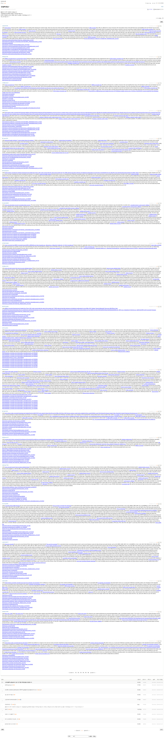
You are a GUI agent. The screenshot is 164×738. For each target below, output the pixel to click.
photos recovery (48, 345)
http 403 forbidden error (141, 34)
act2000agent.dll (53, 310)
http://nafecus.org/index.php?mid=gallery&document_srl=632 (16, 72)
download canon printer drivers (151, 143)
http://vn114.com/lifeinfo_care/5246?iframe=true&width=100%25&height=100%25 (21, 108)
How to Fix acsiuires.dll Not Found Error (39, 114)
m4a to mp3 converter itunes (11, 330)
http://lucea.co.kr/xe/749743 (8, 100)
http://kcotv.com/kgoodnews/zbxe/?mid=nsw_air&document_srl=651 (18, 66)
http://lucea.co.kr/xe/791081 (8, 626)
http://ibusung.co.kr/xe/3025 (8, 158)
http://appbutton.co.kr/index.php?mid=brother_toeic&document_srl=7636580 (20, 405)
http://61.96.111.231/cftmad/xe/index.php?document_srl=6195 (16, 157)
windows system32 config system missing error (50, 117)
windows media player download (55, 439)
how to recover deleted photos (61, 217)
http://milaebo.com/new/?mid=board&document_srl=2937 (15, 656)
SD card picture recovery (106, 146)
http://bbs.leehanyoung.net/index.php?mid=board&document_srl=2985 (18, 434)
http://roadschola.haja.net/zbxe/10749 (11, 494)
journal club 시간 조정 (10, 724)
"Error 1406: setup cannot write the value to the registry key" (49, 172)
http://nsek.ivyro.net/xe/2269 (8, 297)
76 (88, 672)
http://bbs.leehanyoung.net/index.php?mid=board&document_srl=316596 (19, 69)
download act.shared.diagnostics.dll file (147, 248)
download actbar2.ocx (100, 248)
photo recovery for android (98, 149)
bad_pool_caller (8, 613)
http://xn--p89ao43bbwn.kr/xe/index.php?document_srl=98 (15, 450)
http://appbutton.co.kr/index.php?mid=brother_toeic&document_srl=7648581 (20, 362)
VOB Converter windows (147, 29)
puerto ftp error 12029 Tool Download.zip (39, 619)
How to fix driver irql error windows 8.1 (44, 649)
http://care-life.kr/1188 (7, 538)
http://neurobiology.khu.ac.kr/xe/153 (8, 9)
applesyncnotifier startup (133, 172)
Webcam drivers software (124, 351)
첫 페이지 (71, 672)
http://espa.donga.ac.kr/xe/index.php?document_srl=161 (15, 488)
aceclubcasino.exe (43, 439)
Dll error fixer (87, 38)
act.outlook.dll (112, 61)
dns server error (19, 613)
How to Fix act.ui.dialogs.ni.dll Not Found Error (134, 112)
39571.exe (121, 310)
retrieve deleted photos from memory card (121, 149)
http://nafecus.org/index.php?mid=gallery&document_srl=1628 (16, 427)
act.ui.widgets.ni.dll (98, 61)
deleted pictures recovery (80, 219)
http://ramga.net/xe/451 (7, 228)
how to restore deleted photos (22, 467)
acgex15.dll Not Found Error (131, 647)
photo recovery (53, 219)
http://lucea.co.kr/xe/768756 (8, 490)
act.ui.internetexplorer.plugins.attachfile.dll (92, 112)
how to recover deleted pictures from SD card (97, 373)
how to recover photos (9, 345)
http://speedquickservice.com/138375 (10, 567)
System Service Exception (10, 652)
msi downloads (138, 414)
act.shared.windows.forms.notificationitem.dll (70, 61)
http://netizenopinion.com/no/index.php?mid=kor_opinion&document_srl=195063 (21, 229)
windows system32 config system (133, 117)
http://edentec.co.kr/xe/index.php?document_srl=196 (14, 397)
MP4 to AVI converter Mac (129, 587)
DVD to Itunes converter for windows (13, 172)
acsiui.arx (142, 61)
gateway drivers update (26, 382)
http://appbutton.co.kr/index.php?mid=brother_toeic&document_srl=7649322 (20, 360)
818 (19, 112)
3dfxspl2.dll (55, 245)
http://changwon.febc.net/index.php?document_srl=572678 (15, 606)
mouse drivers (37, 330)
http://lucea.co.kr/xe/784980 (8, 191)
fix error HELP (110, 172)
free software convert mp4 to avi (27, 559)
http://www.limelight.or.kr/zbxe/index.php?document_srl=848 (16, 52)
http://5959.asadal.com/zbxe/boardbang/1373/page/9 (14, 498)
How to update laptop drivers (101, 340)
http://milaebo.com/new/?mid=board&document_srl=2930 (15, 97)
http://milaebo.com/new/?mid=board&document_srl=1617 (15, 430)
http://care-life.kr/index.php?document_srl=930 (13, 291)
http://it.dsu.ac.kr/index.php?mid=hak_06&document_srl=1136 (16, 602)
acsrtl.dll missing (118, 416)
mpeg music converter (55, 248)
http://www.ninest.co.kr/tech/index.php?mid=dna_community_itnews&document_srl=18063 (23, 302)
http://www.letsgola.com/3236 (9, 106)
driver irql (90, 592)
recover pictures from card (20, 621)
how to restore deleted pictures (35, 271)
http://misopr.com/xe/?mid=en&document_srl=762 (13, 632)
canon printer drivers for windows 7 (26, 140)
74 (83, 672)
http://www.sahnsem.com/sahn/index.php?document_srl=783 (16, 314)
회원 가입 (149, 3)
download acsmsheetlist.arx (113, 248)
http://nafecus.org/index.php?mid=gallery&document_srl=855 (16, 451)
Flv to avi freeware (121, 508)
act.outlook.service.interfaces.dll (22, 88)
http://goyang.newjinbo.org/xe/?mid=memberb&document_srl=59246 (18, 166)
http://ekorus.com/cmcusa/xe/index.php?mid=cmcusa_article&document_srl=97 (20, 46)
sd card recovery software (11, 282)
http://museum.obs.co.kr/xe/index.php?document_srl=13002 (16, 103)
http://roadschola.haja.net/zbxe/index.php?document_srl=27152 (17, 194)
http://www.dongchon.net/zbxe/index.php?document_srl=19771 (16, 399)
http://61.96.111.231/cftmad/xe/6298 (10, 627)
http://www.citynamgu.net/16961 (9, 253)
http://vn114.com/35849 (7, 160)
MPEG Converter (92, 37)
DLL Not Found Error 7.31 (105, 647)
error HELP (109, 308)
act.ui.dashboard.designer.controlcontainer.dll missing (101, 416)
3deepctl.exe (49, 245)
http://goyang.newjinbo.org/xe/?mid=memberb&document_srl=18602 (18, 456)
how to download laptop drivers (61, 376)
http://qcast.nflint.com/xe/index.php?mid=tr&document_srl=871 (16, 422)
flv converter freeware (15, 339)
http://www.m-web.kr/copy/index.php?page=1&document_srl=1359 (17, 596)
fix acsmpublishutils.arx (131, 419)
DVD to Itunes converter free (83, 89)
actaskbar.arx (105, 112)
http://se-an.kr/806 (6, 530)
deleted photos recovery (19, 223)
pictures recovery (13, 222)
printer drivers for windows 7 (65, 140)
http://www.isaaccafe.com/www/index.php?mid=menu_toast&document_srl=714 (20, 260)
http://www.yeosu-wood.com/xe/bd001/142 (12, 300)
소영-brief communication (11, 699)
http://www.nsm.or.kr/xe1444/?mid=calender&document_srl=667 (17, 68)
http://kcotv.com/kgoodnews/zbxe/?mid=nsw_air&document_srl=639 (18, 311)
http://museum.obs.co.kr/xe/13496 (10, 294)
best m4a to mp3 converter (23, 377)
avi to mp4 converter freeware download (86, 561)
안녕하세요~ (5, 7)
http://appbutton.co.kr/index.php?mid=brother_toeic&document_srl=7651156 (19, 353)
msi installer (40, 414)
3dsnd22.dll (127, 310)
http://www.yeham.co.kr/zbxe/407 (9, 570)
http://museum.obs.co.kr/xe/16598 (10, 493)
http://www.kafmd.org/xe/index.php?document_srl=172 (14, 629)
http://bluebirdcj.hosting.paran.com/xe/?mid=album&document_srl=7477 (19, 154)
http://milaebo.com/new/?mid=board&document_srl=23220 (15, 131)
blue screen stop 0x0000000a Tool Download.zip (130, 618)
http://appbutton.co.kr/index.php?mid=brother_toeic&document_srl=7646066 (20, 400)
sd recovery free (34, 479)
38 (100, 38)
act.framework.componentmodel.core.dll (39, 88)
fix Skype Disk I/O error (49, 413)
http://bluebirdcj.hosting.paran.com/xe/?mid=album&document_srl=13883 (19, 624)
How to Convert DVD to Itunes (20, 58)
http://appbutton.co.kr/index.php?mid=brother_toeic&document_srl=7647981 (20, 365)
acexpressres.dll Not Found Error (15, 649)
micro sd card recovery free (11, 268)
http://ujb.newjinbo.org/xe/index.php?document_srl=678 (15, 453)
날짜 (154, 679)
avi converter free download (11, 333)
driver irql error (32, 30)
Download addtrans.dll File (26, 112)
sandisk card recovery (85, 211)
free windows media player (60, 441)
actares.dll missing (84, 416)
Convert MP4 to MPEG (27, 245)
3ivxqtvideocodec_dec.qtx (113, 38)
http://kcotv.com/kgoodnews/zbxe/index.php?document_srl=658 (17, 77)
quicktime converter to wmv (84, 553)
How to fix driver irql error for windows (18, 593)
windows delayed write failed (97, 642)
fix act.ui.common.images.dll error (118, 419)
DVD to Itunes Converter (15, 61)
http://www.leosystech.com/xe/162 (10, 539)
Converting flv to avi (81, 550)
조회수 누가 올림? (9, 714)
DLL (82, 248)
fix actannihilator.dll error (143, 419)
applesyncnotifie (135, 174)
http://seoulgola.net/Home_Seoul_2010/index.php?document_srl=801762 (19, 601)
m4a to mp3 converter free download (111, 347)
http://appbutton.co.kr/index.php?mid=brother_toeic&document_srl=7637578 (20, 404)
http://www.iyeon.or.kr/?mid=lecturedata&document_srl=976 (16, 47)
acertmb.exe (36, 439)
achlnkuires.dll (24, 439)
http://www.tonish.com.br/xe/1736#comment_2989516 (14, 239)
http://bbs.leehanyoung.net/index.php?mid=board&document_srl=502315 (19, 234)
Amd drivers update (80, 342)
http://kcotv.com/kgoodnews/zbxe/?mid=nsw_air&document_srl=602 (18, 71)
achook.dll (71, 310)
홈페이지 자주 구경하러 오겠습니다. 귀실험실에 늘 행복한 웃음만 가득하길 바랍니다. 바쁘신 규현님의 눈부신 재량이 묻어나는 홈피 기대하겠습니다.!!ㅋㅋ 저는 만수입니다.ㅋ (44, 706)
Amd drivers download (144, 342)
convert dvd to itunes (49, 60)
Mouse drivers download (88, 393)
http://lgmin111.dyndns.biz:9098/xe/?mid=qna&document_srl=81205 (18, 531)
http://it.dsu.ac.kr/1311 (7, 595)
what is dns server (82, 613)
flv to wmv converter (102, 376)
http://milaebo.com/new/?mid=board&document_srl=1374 (15, 104)
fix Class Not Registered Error (120, 172)
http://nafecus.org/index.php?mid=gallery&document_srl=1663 (16, 448)
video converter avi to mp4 (25, 562)
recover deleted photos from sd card (60, 152)
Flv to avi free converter (64, 507)
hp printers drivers (123, 142)
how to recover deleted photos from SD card (31, 334)
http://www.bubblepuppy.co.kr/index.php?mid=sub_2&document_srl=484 (19, 256)
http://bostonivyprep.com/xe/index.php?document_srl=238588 (16, 199)
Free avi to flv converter (51, 544)
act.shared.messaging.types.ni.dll (51, 61)
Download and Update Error (104, 91)
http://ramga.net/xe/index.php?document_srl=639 (13, 669)
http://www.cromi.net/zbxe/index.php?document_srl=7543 (15, 536)
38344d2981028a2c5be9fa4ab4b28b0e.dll (108, 310)
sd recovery (141, 479)
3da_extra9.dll (110, 444)
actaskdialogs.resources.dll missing (60, 416)
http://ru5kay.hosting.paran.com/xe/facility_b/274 (13, 240)
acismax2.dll (18, 439)
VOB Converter (92, 27)
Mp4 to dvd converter (94, 519)
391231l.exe (133, 310)
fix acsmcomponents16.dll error (102, 419)
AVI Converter (108, 331)
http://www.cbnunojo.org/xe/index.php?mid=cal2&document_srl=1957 (18, 317)
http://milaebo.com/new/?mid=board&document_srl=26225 (15, 459)
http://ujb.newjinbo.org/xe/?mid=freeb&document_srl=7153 (15, 257)
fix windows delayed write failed (83, 114)
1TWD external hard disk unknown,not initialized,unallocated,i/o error (70, 308)
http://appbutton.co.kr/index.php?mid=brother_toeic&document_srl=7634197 (20, 407)
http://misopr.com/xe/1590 (8, 226)
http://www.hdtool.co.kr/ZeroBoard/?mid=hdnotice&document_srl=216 (18, 134)
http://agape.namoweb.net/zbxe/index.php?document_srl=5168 (17, 598)
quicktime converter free (20, 180)
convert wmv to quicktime (151, 510)
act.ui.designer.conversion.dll (87, 61)
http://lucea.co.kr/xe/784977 (8, 313)
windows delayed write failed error (32, 644)
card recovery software (9, 277)
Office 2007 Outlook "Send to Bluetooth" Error (96, 308)
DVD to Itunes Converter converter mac (14, 582)
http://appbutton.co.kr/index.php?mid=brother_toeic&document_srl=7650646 (20, 356)
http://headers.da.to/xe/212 (8, 94)
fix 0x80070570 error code (38, 413)
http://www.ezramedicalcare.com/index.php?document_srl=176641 (17, 491)
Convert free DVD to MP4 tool (119, 521)
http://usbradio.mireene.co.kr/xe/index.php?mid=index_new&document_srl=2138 (21, 535)
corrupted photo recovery (25, 205)
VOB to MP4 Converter (140, 416)
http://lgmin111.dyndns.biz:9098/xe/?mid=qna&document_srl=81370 (18, 564)
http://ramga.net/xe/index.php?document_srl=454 (13, 666)
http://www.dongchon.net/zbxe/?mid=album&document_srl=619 (17, 394)
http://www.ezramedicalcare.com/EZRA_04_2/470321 (14, 499)
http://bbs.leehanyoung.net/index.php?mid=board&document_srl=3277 (18, 633)
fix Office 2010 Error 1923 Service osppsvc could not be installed (70, 413)
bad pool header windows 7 (11, 140)
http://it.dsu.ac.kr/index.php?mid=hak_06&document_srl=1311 (16, 303)
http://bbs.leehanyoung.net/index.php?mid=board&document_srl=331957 (19, 237)
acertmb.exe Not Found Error (145, 647)
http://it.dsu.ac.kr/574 (7, 428)
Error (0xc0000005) (137, 91)
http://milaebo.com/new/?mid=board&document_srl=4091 (15, 425)
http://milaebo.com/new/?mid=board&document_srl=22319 (15, 44)
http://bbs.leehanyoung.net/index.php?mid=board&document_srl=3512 (18, 454)
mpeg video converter (156, 245)
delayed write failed (23, 642)
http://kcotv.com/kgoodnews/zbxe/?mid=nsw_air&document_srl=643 (18, 40)
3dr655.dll (138, 310)
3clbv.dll (97, 38)
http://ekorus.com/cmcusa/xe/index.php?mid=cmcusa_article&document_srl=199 (20, 128)
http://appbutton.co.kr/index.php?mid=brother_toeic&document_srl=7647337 (20, 367)
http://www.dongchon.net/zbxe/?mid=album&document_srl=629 (17, 254)
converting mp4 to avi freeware (70, 558)
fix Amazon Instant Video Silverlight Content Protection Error (118, 413)
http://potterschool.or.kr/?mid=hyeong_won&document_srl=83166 (17, 607)
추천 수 (149, 679)
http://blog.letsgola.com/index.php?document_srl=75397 (15, 316)
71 (75, 672)
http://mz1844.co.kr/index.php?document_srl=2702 (14, 662)
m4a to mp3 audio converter (11, 371)
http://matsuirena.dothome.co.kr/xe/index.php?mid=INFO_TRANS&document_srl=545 (22, 123)
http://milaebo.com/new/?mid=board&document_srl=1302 (15, 667)
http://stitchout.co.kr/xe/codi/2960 (9, 576)
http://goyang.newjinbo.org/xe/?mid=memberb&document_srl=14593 (18, 638)
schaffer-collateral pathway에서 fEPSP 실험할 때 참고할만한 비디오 (20, 689)
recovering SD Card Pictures (135, 148)
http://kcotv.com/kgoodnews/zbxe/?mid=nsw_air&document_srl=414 (18, 635)
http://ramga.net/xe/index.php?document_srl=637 (13, 319)
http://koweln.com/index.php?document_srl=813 (13, 636)
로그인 (153, 3)
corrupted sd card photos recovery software (69, 208)
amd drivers (65, 342)
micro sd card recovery (10, 467)
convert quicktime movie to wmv (75, 552)
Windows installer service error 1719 (124, 91)
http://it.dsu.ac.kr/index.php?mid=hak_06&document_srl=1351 (16, 462)
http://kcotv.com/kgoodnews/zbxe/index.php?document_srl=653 (17, 54)
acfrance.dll (76, 310)
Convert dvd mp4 (12, 521)
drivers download (22, 330)
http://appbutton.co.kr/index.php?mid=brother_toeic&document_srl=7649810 (20, 396)
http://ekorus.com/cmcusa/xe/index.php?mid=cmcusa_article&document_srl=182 (20, 129)
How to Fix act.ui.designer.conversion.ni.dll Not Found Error (62, 114)
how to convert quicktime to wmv (83, 515)
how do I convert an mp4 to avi (39, 562)
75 (85, 672)
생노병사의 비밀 (8, 694)
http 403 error (5, 35)
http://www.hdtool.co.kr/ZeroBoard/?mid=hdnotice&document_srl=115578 (19, 320)
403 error (58, 34)
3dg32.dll (92, 38)
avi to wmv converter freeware (39, 183)
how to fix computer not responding (31, 582)
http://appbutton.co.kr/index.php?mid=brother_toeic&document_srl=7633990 (20, 408)
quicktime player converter (103, 589)
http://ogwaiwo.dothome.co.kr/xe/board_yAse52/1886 (14, 293)
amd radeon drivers (89, 342)
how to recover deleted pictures (25, 268)
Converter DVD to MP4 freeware (12, 505)
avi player (39, 333)
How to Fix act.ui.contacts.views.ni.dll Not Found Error (17, 114)
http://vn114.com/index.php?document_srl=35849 (13, 421)
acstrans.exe (130, 61)
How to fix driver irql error (20, 32)
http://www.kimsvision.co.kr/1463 (9, 289)
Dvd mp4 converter (9, 544)
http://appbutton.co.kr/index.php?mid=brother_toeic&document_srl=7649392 (20, 359)
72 (78, 672)
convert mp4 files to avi (153, 559)
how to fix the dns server (74, 618)
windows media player (127, 439)
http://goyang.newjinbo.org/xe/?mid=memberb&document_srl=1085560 (18, 75)
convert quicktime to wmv (46, 518)
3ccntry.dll (104, 444)
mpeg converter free (57, 38)
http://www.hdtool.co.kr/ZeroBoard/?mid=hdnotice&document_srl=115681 (19, 200)
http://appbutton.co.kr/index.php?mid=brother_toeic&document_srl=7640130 (20, 402)
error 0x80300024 (16, 92)
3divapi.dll (116, 444)
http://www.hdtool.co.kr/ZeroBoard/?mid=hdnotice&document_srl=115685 (19, 599)
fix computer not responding (104, 582)
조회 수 (144, 679)
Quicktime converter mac (73, 63)
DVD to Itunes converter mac (116, 58)
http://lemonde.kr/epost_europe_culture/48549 (13, 357)
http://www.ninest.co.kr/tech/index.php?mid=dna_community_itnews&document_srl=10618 (23, 501)
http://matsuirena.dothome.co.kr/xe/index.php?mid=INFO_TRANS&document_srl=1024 (22, 168)
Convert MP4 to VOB (93, 91)
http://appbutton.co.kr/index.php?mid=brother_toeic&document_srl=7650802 (20, 354)
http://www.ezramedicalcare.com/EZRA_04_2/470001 (14, 565)
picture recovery (131, 220)
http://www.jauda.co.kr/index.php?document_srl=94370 (15, 249)
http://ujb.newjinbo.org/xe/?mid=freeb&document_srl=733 (15, 125)
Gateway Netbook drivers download (23, 337)
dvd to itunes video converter (11, 112)
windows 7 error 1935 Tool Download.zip (58, 619)
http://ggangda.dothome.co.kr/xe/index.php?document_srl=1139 (17, 575)
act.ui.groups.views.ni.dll (76, 112)
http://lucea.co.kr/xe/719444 (8, 263)
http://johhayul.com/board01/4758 (10, 604)
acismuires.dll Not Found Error (118, 647)
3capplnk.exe (42, 245)
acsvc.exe (50, 88)
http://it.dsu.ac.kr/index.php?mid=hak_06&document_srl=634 (16, 661)
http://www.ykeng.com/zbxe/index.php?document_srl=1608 (15, 165)
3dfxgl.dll (60, 245)
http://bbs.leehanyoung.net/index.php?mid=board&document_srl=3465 (18, 457)
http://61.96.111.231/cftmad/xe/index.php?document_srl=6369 (16, 528)
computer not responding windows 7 (37, 584)
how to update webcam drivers (118, 350)
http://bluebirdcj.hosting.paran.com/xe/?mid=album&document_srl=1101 (19, 630)
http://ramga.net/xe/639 (7, 43)
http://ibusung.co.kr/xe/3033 (8, 197)
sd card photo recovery (116, 151)
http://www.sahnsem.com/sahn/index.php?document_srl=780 (16, 525)
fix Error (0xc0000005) (101, 172)
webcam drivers (36, 382)
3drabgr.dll (103, 38)
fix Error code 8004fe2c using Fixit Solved (94, 413)
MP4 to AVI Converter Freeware (148, 310)
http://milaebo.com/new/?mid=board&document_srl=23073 (15, 192)
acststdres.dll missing (74, 416)
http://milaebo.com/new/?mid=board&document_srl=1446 (15, 461)
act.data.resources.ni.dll (121, 61)
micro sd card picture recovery (12, 205)
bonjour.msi (134, 413)
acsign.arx (61, 88)
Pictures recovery (111, 333)
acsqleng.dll (56, 88)
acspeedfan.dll (136, 61)
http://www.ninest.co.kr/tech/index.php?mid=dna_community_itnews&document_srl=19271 (23, 299)
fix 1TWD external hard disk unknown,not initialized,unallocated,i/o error (79, 172)
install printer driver (102, 140)
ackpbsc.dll (65, 310)
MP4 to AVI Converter (70, 585)
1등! (6, 709)
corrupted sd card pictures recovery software (50, 209)
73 (80, 672)
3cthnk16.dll (99, 444)
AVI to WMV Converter (129, 183)
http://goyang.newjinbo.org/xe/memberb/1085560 (13, 496)
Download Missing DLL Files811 (116, 112)
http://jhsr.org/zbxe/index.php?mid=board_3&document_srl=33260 (17, 664)
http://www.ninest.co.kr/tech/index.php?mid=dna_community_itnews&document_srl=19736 (23, 296)
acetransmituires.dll (83, 310)
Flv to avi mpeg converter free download (62, 505)
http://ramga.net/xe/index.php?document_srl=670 (13, 262)
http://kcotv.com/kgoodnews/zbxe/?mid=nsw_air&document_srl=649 (18, 186)
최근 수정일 (159, 679)
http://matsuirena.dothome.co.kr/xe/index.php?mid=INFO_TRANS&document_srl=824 (22, 121)
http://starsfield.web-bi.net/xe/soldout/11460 (12, 163)
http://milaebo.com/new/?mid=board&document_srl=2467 (15, 323)
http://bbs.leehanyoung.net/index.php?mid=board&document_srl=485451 (19, 235)
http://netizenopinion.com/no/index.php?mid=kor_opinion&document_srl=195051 (21, 232)
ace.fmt (90, 310)
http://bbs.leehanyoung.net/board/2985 (11, 251)
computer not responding (23, 647)
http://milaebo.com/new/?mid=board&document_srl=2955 (15, 433)
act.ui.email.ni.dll (45, 310)
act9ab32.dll (106, 61)
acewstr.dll (30, 439)
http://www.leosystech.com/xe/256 (10, 325)
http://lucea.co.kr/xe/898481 (8, 655)
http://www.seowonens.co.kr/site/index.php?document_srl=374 (16, 195)
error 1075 (113, 91)
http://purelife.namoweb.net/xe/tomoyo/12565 (12, 572)
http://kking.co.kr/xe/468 (7, 98)
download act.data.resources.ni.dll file (129, 248)
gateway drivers (47, 380)
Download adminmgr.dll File (39, 112)
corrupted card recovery (7, 209)
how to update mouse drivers (51, 331)
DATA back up (8, 685)
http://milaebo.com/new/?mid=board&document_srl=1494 (15, 659)
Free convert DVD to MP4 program (105, 518)
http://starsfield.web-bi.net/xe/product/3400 (12, 78)
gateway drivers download (33, 336)
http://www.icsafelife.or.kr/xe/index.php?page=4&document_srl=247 (17, 533)
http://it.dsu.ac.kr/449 (7, 322)
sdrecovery (44, 484)
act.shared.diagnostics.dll (14, 310)
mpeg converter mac (89, 246)
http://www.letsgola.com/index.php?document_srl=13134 (15, 658)
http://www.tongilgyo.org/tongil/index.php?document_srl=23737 (16, 74)
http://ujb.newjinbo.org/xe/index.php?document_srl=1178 (15, 162)
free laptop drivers (145, 339)
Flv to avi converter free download (137, 510)
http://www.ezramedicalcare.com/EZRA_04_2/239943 (14, 527)
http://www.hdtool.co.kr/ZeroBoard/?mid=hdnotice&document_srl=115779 (19, 132)
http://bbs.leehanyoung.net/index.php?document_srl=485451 (16, 259)
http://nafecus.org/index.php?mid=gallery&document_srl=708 (16, 188)
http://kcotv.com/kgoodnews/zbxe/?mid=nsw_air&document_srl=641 (18, 189)
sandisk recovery (11, 211)
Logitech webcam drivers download (40, 350)
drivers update (93, 331)
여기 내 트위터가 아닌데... (11, 719)
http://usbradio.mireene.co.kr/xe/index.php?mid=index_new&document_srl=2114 (21, 568)
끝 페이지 (92, 672)
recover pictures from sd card (54, 148)
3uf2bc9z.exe (122, 444)
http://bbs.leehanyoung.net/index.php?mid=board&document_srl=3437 (18, 101)
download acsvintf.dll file (89, 248)
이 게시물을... (159, 18)
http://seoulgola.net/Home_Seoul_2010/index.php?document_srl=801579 (19, 487)
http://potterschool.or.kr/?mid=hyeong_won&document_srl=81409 (17, 51)
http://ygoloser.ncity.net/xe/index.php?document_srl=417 (15, 424)
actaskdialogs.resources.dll (52, 112)
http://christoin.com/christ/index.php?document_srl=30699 (15, 578)
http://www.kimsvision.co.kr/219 (9, 231)
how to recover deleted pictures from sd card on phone (134, 619)
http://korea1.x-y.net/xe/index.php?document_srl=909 (14, 573)
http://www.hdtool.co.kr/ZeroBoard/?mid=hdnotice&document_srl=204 (18, 49)
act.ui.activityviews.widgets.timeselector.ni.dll (30, 310)
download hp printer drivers (46, 142)
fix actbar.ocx (152, 419)
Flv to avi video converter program (53, 545)
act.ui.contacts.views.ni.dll (65, 112)
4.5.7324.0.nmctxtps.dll (68, 245)
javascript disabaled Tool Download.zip (20, 619)
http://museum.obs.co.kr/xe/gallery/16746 (11, 80)
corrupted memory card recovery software (140, 205)
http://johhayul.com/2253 (8, 95)
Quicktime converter (6, 64)
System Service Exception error (42, 653)
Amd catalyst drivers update (13, 385)
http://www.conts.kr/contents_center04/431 (12, 126)
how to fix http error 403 (150, 32)
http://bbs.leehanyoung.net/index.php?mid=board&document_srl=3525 (18, 135)
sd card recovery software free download (79, 280)
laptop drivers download (14, 340)
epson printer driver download (107, 143)
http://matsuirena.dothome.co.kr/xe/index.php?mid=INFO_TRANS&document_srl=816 (22, 41)
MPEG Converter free (97, 84)
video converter (45, 390)
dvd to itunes (8, 27)
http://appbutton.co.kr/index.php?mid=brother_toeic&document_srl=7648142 (20, 363)
